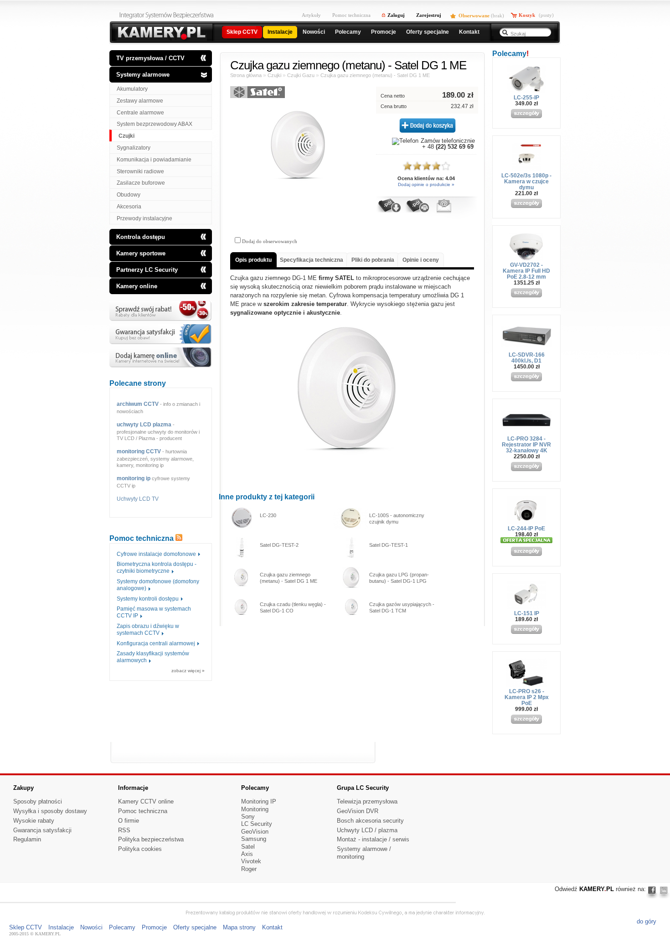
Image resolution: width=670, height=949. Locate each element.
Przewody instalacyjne (144, 218)
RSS (124, 830)
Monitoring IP (258, 801)
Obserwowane (474, 15)
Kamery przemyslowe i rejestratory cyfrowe (160, 33)
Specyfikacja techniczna (311, 260)
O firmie (128, 820)
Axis (247, 853)
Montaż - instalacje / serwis (373, 839)
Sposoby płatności (37, 801)
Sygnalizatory (133, 148)
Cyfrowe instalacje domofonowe (156, 554)
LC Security (256, 823)
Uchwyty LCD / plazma (367, 830)
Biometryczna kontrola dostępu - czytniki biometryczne (156, 567)
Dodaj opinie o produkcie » (426, 184)
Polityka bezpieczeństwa (151, 839)
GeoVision (254, 831)
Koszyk (527, 15)
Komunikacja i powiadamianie (154, 159)
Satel (248, 846)
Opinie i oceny (420, 260)
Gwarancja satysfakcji (42, 830)
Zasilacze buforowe (141, 183)
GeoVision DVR (357, 811)
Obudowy (128, 195)
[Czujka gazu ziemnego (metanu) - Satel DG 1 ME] (298, 183)
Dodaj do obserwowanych (269, 241)
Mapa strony (239, 927)
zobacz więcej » (188, 671)
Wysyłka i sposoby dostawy (50, 811)
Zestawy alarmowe (140, 101)
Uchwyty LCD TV (138, 499)
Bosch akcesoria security (370, 820)
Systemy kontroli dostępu (148, 599)
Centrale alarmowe (140, 112)
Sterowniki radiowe (140, 171)
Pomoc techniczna (351, 15)
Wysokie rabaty (33, 820)
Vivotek (251, 861)
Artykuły (311, 15)
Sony (248, 816)
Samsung (253, 838)
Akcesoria (129, 206)
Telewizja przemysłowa (367, 801)
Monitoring (254, 809)
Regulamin (27, 839)
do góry (646, 921)
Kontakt (272, 927)
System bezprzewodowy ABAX (154, 124)
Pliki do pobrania (372, 260)
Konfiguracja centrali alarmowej (156, 643)
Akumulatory (132, 89)
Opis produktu (253, 260)
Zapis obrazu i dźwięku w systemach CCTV (148, 629)
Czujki (126, 136)
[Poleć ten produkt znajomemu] (444, 211)
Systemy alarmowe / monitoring (364, 852)
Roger (249, 869)
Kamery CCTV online (146, 801)
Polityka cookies (140, 848)
